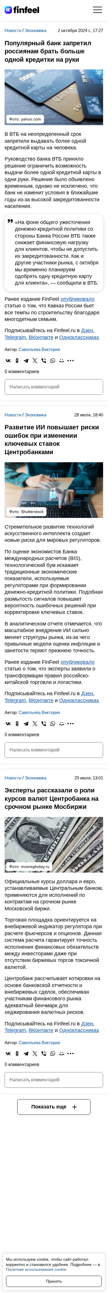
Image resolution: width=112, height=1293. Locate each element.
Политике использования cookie (36, 1269)
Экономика (35, 30)
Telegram (15, 337)
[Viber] (43, 360)
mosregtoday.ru (35, 866)
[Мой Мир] (61, 360)
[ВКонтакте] (8, 360)
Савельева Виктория (39, 349)
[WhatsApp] (52, 360)
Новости (13, 30)
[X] (34, 360)
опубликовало (77, 299)
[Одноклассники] (17, 360)
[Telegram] (26, 360)
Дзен (87, 330)
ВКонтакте (41, 337)
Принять (54, 1281)
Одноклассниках (79, 337)
